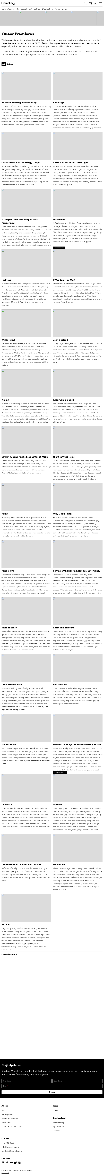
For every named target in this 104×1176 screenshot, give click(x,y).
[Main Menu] (100, 3)
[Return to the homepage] (11, 3)
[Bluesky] (16, 1163)
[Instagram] (4, 1163)
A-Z (3, 64)
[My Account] (95, 3)
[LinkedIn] (20, 1163)
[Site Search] (85, 3)
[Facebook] (8, 1163)
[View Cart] (90, 3)
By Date (10, 64)
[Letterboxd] (12, 1163)
